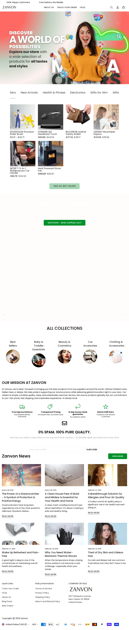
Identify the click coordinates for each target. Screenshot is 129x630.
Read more (7, 516)
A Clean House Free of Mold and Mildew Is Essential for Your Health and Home (62, 497)
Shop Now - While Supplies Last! (65, 222)
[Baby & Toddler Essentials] (39, 360)
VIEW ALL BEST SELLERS (64, 186)
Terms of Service (43, 588)
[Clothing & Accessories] (116, 357)
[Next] (125, 315)
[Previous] (4, 315)
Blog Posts (7, 601)
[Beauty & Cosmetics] (65, 357)
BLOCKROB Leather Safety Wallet (76, 133)
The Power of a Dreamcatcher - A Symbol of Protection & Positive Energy (20, 497)
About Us (49, 7)
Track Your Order (67, 7)
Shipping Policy (42, 597)
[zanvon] (9, 7)
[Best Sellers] (13, 357)
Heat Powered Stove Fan (49, 169)
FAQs (82, 7)
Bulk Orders (7, 605)
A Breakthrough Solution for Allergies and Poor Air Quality (106, 495)
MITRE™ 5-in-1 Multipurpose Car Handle (19, 170)
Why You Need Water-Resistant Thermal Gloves (61, 554)
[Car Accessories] (90, 357)
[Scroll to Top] (124, 616)
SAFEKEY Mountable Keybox (104, 133)
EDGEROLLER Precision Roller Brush (22, 133)
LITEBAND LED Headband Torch (47, 133)
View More (117, 456)
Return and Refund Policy (47, 601)
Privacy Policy (42, 592)
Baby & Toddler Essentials (39, 345)
